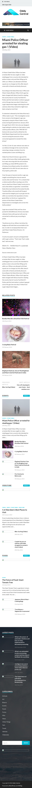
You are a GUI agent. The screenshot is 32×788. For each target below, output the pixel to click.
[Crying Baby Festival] (16, 342)
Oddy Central (16, 783)
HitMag (20, 785)
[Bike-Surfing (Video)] (7, 532)
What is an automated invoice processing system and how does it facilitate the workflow (22, 654)
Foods (4, 577)
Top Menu (7, 1)
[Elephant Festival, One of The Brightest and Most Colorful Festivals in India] (16, 368)
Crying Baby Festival (9, 345)
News (8, 507)
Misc (3, 715)
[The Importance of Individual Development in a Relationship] (7, 676)
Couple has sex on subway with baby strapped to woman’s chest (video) (21, 544)
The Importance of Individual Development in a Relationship (20, 679)
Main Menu (9, 30)
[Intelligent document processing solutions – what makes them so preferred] (7, 664)
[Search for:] (16, 743)
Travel (4, 507)
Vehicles (4, 731)
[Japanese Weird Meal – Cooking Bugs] (7, 599)
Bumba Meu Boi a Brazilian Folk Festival (15, 318)
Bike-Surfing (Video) (21, 531)
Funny (4, 712)
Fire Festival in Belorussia (19, 475)
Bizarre (4, 702)
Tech (3, 725)
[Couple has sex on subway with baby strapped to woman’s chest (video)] (7, 541)
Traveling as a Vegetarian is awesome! (22, 610)
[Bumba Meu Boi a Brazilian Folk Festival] (16, 316)
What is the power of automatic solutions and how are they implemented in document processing (22, 640)
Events (4, 36)
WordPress (12, 785)
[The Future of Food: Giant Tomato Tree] (16, 560)
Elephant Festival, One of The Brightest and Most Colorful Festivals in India (15, 372)
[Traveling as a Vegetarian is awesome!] (7, 609)
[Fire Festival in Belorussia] (7, 474)
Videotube (22, 507)
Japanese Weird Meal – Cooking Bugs (22, 600)
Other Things (10, 36)
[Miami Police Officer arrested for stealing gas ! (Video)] (16, 400)
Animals (4, 696)
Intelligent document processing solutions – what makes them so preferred (22, 666)
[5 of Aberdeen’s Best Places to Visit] (16, 490)
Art (3, 699)
